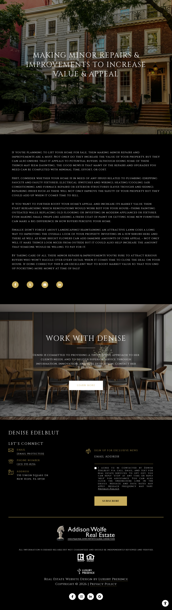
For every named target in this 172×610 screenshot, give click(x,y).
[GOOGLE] (99, 596)
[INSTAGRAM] (81, 596)
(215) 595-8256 (26, 464)
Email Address (106, 456)
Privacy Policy (108, 488)
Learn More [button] (86, 385)
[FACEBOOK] (72, 596)
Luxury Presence (113, 579)
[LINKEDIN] (90, 596)
